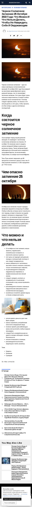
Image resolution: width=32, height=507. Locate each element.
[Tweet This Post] (14, 35)
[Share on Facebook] (10, 35)
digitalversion (13, 31)
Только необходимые (9, 502)
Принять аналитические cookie (12, 499)
